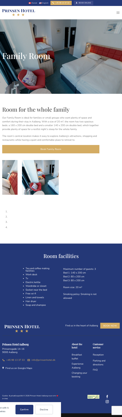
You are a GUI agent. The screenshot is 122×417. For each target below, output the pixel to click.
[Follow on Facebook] (107, 397)
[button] (118, 12)
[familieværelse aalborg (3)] (30, 177)
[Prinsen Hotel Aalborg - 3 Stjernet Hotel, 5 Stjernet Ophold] (18, 12)
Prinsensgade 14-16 (13, 349)
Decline (44, 409)
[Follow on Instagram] (107, 402)
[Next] (13, 202)
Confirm (24, 409)
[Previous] (5, 202)
